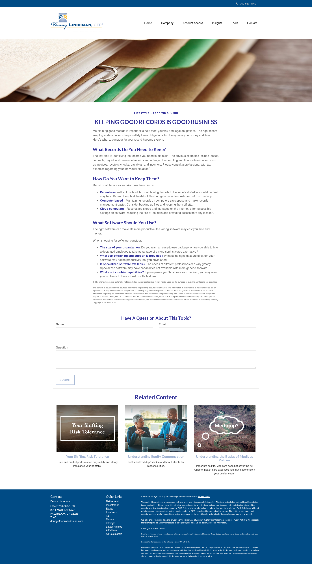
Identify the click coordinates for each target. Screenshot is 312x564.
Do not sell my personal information (211, 522)
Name (60, 324)
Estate (109, 508)
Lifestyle (110, 523)
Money (110, 519)
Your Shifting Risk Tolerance (87, 457)
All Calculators (114, 534)
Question (62, 347)
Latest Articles (114, 526)
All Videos (111, 530)
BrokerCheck (204, 496)
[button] (167, 23)
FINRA (150, 536)
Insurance (111, 512)
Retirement (112, 501)
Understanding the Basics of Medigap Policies (224, 458)
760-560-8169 (248, 3)
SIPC (157, 536)
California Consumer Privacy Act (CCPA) (232, 519)
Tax (108, 515)
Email (162, 324)
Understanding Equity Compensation (156, 457)
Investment (112, 505)
